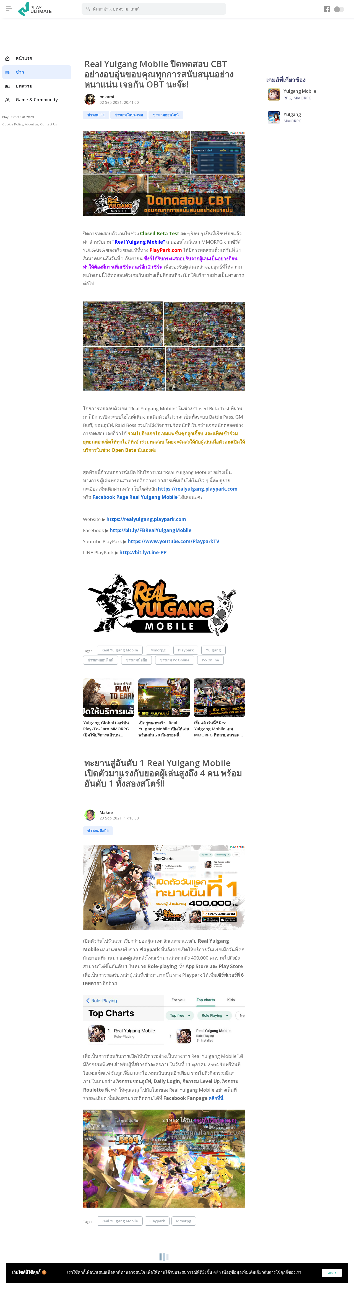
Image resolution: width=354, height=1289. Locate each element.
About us (31, 124)
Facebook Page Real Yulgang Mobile (135, 497)
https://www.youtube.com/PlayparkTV (173, 541)
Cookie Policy (12, 124)
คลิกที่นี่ (216, 1098)
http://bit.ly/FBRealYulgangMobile (151, 530)
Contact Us (48, 124)
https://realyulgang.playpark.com (198, 489)
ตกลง (331, 1273)
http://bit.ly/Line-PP (142, 552)
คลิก (217, 1272)
